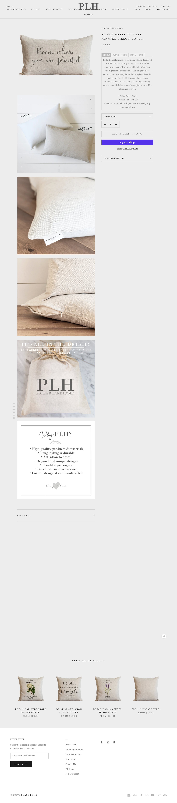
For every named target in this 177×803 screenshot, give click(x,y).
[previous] (8, 692)
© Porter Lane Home (23, 795)
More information (114, 158)
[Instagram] (108, 742)
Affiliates (70, 769)
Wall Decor (100, 9)
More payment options (127, 148)
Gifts (137, 9)
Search (153, 6)
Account (140, 6)
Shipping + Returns (74, 749)
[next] (169, 692)
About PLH (71, 744)
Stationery (163, 9)
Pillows (36, 9)
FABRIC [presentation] (116, 55)
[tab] (106, 55)
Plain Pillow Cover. (146, 709)
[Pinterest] (114, 742)
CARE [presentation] (141, 55)
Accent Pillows (16, 9)
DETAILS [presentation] (106, 55)
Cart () (166, 6)
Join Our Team (72, 774)
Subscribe (21, 764)
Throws (88, 15)
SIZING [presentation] (124, 55)
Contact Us (71, 764)
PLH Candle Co (55, 9)
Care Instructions (73, 754)
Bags (148, 9)
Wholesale (70, 759)
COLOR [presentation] (133, 55)
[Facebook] (101, 742)
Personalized (120, 9)
